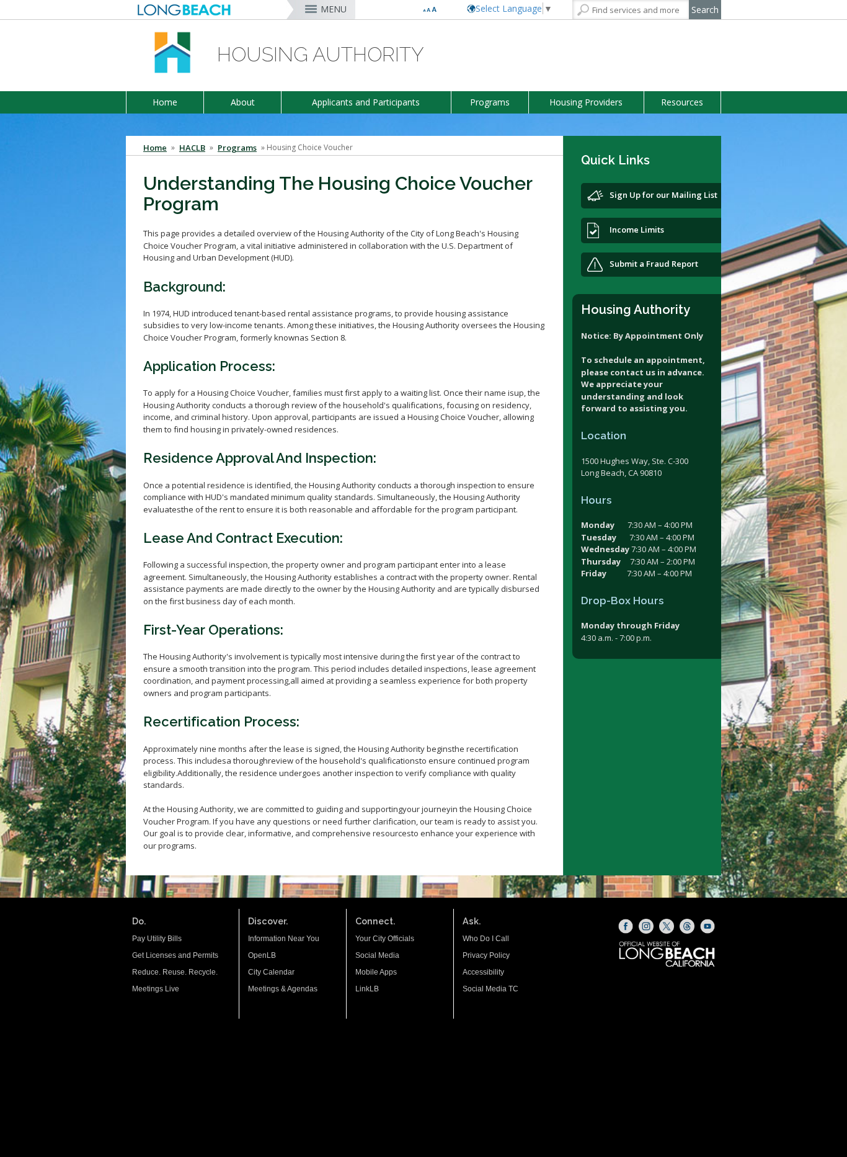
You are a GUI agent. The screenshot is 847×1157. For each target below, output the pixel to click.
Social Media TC (490, 989)
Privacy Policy (486, 955)
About (243, 102)
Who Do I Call (486, 938)
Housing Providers (586, 102)
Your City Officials (384, 938)
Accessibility (483, 972)
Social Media (377, 955)
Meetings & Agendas (282, 989)
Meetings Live (155, 989)
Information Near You (283, 938)
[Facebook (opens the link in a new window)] (625, 926)
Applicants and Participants (366, 102)
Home (165, 102)
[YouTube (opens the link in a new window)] (707, 926)
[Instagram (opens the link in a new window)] (646, 926)
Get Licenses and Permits (175, 955)
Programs (490, 102)
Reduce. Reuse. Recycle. (175, 972)
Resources (682, 102)
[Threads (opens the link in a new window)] (687, 926)
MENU (334, 9)
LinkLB (367, 989)
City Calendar (271, 972)
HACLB (192, 147)
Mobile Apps (376, 972)
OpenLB (262, 955)
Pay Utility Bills (157, 938)
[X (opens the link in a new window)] (666, 926)
